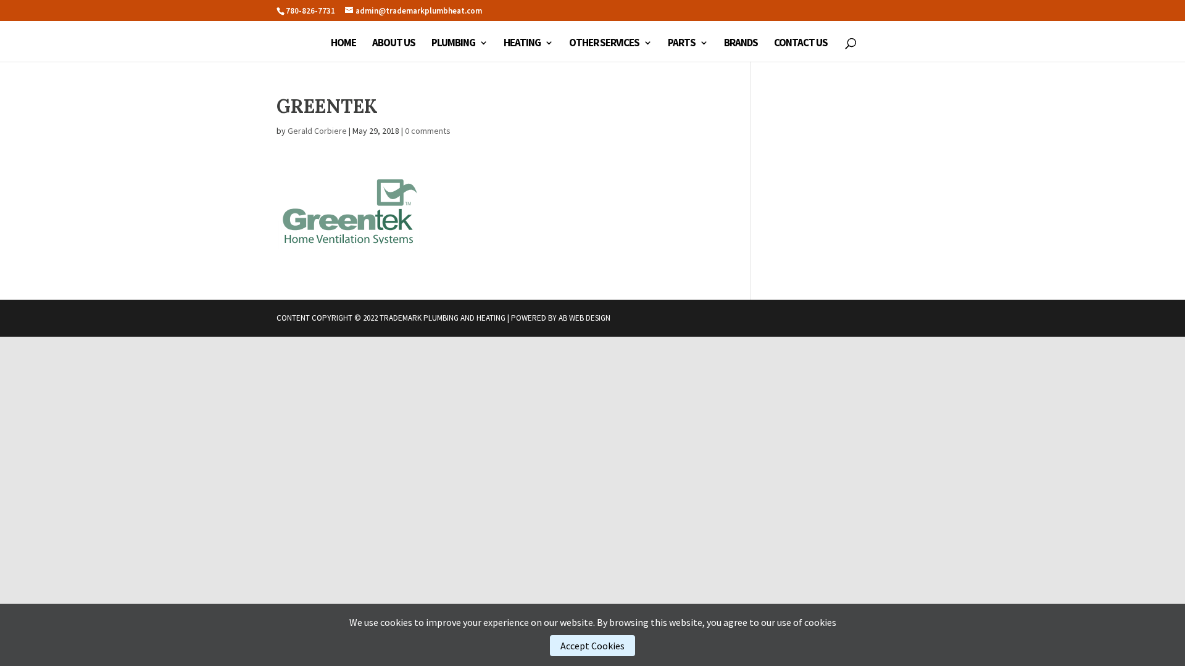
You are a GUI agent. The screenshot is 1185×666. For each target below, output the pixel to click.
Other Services (604, 43)
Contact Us (801, 43)
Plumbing (453, 43)
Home (343, 43)
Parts (682, 43)
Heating (522, 43)
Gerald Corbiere (317, 130)
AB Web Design (584, 318)
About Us (393, 43)
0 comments (428, 130)
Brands (741, 43)
